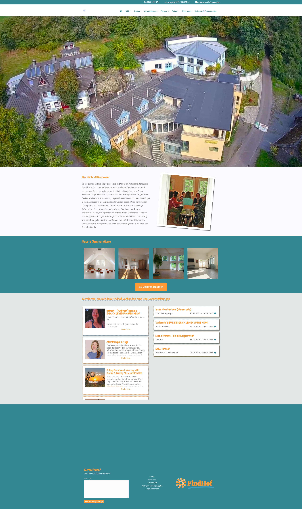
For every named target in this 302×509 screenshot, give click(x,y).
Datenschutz (152, 483)
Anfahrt (175, 11)
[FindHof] (195, 488)
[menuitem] (152, 476)
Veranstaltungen (150, 11)
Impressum (152, 480)
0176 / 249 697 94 (182, 2)
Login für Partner (152, 489)
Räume (137, 11)
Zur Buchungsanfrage (94, 502)
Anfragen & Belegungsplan (209, 2)
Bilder (128, 11)
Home (152, 477)
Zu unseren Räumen (151, 286)
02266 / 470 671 (152, 2)
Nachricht (87, 478)
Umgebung (186, 11)
